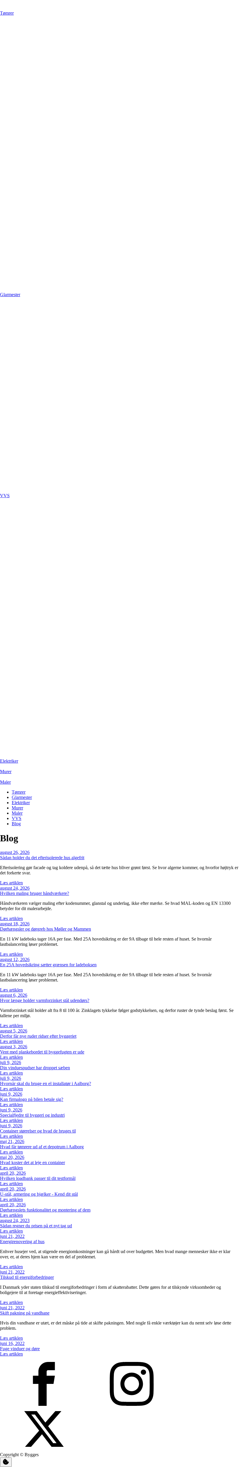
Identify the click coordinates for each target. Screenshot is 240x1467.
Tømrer (18, 792)
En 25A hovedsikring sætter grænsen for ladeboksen (48, 964)
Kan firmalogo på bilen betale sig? (31, 1099)
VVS (16, 818)
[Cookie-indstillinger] (6, 1462)
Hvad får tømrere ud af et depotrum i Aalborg (42, 1146)
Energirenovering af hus (22, 1241)
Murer (17, 807)
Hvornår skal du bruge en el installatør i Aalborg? (45, 1083)
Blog (16, 823)
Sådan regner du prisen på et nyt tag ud (36, 1225)
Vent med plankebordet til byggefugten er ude (42, 1051)
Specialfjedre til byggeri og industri (32, 1115)
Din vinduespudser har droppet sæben (35, 1067)
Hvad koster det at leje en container (32, 1162)
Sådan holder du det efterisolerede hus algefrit (42, 857)
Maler (17, 813)
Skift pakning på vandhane (24, 1312)
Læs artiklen (11, 882)
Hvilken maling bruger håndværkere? (34, 893)
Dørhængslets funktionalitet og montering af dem (45, 1209)
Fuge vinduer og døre (20, 1348)
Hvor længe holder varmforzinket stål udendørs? (44, 1000)
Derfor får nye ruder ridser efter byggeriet (38, 1036)
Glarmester (22, 797)
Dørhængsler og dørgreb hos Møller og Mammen (45, 928)
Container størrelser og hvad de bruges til (38, 1130)
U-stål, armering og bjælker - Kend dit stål (39, 1194)
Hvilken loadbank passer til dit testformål (38, 1178)
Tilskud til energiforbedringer (27, 1277)
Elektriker (21, 802)
